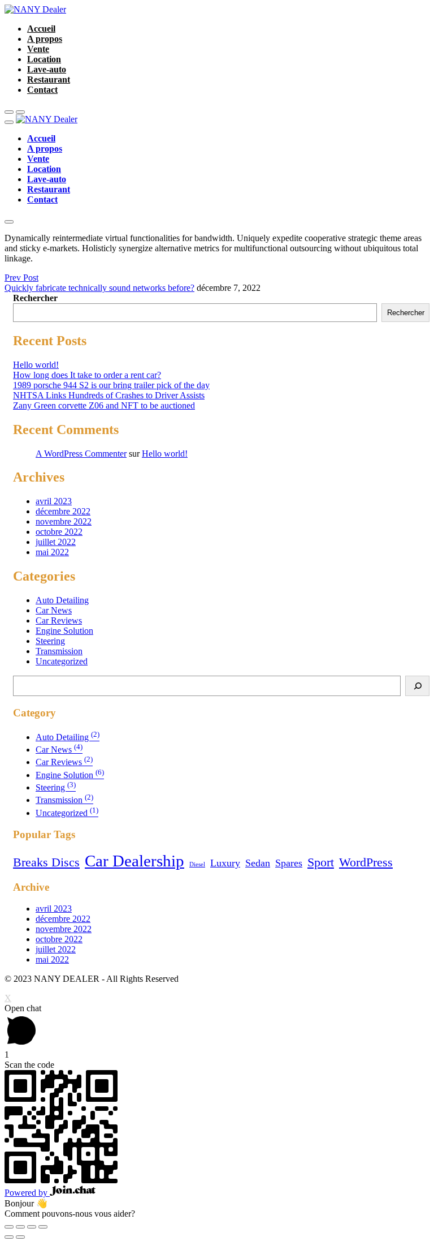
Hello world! (36, 365)
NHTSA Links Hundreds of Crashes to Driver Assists (109, 395)
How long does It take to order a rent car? (87, 375)
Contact (42, 90)
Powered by (27, 1192)
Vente (38, 49)
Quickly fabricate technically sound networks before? (99, 288)
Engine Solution (64, 630)
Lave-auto (46, 69)
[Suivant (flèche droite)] (20, 1237)
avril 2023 (54, 501)
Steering (50, 641)
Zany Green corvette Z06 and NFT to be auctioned (104, 405)
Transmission (59, 651)
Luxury (225, 863)
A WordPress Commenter (81, 453)
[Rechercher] (417, 686)
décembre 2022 (63, 511)
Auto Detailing (62, 600)
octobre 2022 (59, 531)
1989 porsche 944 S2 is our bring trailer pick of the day (111, 385)
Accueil (41, 28)
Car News (54, 610)
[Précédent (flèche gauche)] (9, 1237)
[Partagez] (20, 1227)
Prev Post (21, 277)
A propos (44, 39)
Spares (288, 863)
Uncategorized (62, 661)
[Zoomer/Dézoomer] (42, 1227)
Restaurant (48, 79)
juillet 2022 (56, 542)
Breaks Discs (46, 862)
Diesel (197, 864)
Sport (320, 862)
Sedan (257, 863)
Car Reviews (59, 620)
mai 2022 (52, 552)
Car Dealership (134, 861)
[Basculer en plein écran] (31, 1227)
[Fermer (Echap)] (9, 1227)
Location (44, 59)
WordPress (366, 862)
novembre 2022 (64, 521)
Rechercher (35, 298)
